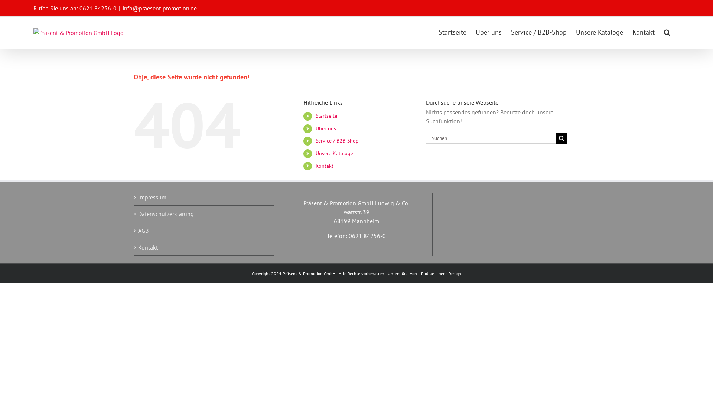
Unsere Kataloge (334, 153)
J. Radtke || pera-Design (439, 273)
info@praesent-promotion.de (160, 8)
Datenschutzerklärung (166, 214)
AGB (143, 230)
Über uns (326, 128)
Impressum (152, 197)
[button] (667, 32)
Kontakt (324, 166)
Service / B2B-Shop (337, 140)
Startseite (326, 116)
